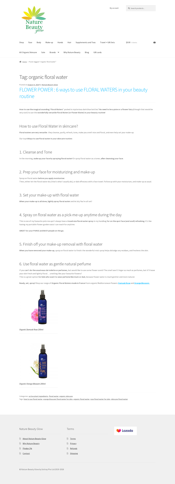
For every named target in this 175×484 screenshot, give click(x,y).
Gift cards (98, 52)
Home (24, 62)
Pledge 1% (27, 448)
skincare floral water (119, 399)
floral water (53, 396)
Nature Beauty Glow (50, 85)
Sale (43, 52)
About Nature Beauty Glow (34, 438)
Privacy (73, 443)
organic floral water (81, 399)
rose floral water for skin (100, 399)
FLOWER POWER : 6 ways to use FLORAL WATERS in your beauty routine (83, 92)
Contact (26, 453)
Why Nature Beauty (72, 52)
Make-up (49, 42)
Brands (53, 52)
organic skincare (66, 396)
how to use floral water (33, 399)
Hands (60, 42)
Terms (73, 438)
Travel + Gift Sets (107, 42)
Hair (69, 42)
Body (39, 42)
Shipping (74, 453)
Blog (87, 52)
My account (114, 8)
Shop (21, 42)
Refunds (73, 448)
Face (30, 42)
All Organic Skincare (28, 52)
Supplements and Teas (86, 42)
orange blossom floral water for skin (58, 399)
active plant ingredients (38, 396)
